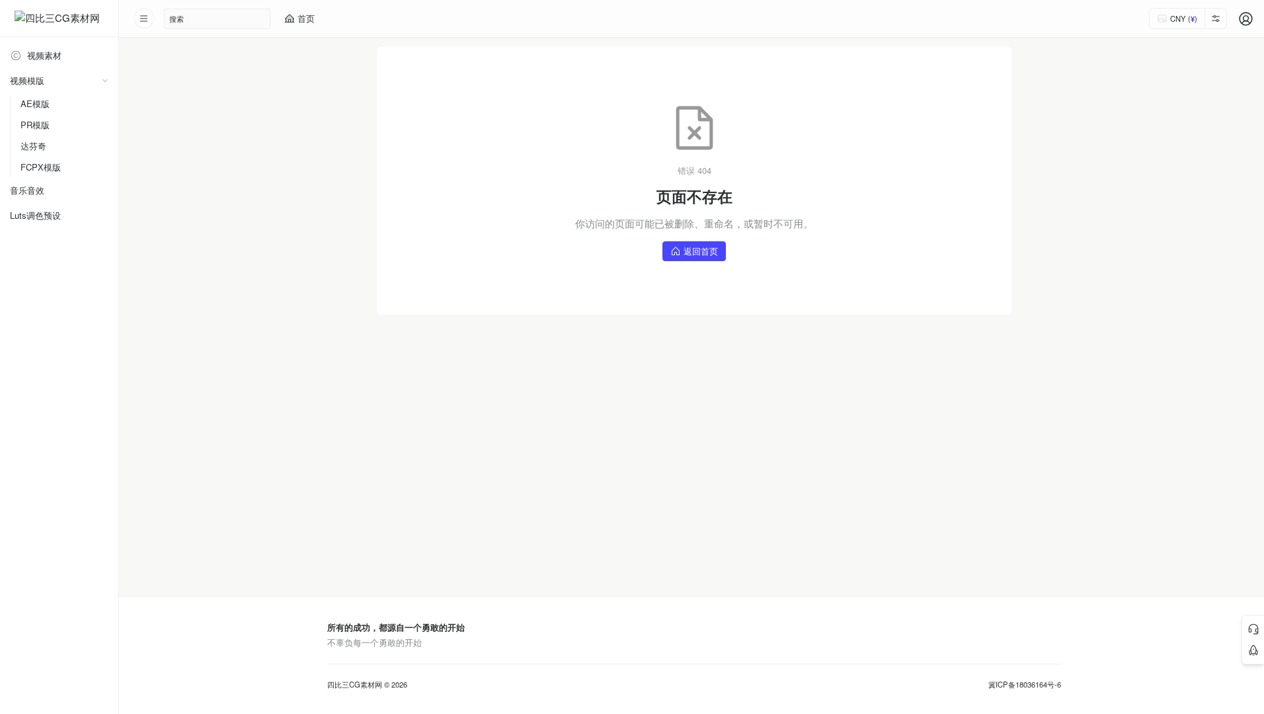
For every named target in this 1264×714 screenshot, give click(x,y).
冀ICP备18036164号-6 (1024, 685)
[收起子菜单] (104, 80)
